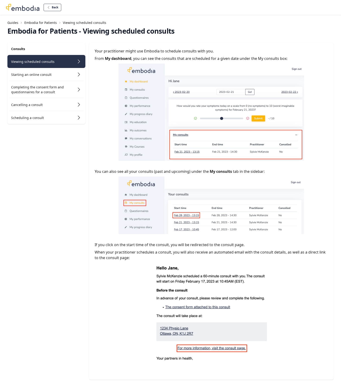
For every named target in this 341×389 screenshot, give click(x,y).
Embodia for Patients (40, 22)
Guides (12, 22)
